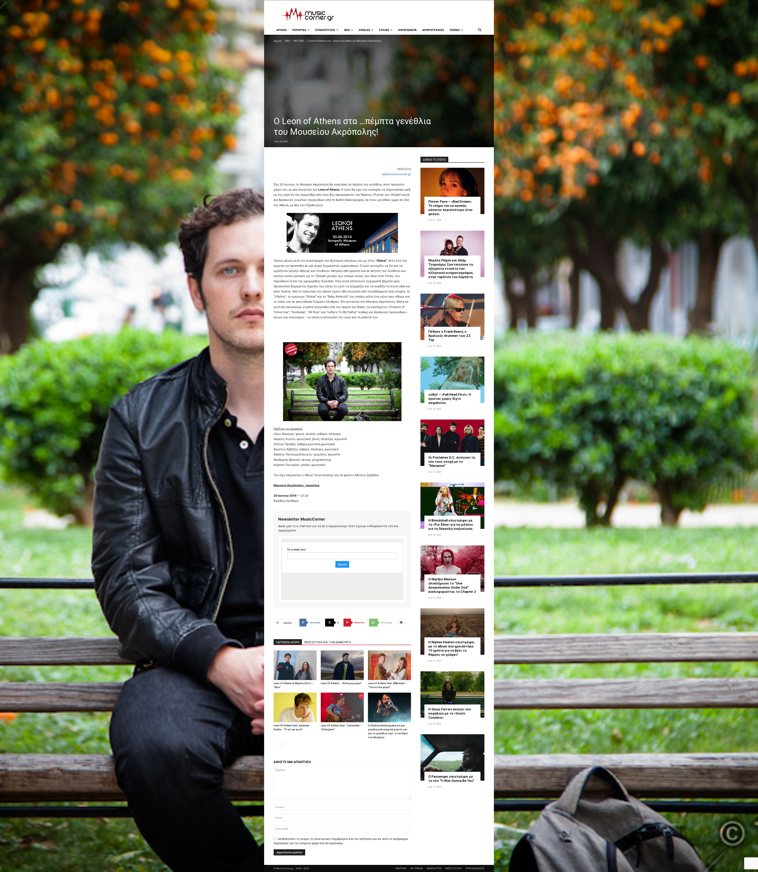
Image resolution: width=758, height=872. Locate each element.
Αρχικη (281, 30)
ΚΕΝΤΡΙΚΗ (400, 868)
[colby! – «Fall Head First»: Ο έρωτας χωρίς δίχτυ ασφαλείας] (452, 380)
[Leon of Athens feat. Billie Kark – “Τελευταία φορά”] (389, 665)
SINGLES (364, 30)
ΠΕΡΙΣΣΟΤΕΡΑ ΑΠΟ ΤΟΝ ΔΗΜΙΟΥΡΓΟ (327, 642)
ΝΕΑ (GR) (299, 40)
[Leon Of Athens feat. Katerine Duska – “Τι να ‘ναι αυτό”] (295, 707)
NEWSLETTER (434, 868)
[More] (401, 623)
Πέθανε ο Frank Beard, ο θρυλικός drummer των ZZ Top (449, 336)
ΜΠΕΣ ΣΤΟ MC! (453, 868)
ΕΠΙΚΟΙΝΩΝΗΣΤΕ (475, 868)
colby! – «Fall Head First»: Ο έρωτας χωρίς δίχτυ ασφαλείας (449, 398)
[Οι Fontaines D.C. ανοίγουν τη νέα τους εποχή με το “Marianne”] (452, 443)
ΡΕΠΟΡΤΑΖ (299, 30)
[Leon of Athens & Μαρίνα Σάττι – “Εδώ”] (295, 665)
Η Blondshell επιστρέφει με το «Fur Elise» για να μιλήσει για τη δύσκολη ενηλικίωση (450, 524)
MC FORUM (416, 868)
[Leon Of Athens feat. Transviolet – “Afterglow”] (342, 707)
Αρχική (277, 40)
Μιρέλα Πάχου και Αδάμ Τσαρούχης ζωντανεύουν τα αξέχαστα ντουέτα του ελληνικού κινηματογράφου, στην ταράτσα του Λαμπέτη (450, 268)
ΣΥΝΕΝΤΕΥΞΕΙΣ (325, 30)
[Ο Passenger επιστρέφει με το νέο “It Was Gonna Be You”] (452, 757)
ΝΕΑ (347, 30)
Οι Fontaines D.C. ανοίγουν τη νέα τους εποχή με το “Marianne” (451, 461)
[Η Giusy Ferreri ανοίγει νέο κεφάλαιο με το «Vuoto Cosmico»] (452, 694)
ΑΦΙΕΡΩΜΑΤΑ (407, 30)
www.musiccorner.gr (396, 174)
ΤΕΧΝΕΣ (454, 30)
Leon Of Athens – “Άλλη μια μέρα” (341, 683)
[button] (479, 30)
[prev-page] (276, 745)
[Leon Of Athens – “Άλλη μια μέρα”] (342, 665)
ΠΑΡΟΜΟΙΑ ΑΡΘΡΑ (287, 642)
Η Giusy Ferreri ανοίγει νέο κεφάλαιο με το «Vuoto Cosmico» (449, 713)
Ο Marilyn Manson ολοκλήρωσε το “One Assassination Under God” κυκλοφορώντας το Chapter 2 (452, 585)
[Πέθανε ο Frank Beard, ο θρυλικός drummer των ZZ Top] (452, 317)
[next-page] (282, 745)
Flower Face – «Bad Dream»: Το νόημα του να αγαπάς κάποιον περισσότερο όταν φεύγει (450, 208)
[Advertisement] (412, 14)
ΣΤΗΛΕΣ (384, 30)
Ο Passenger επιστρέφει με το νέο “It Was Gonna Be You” (451, 779)
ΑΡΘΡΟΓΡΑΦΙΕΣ (433, 30)
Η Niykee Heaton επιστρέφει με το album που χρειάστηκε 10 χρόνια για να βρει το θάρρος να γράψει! (451, 648)
